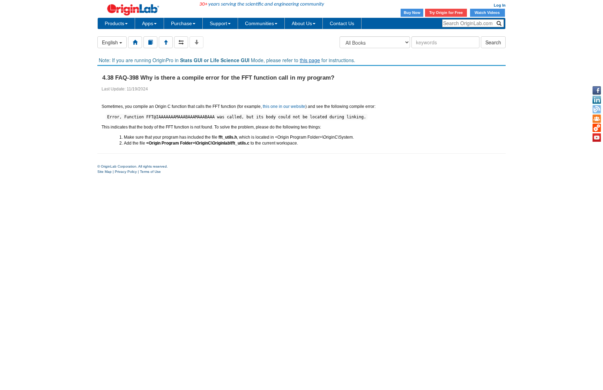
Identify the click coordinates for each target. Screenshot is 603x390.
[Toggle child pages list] (196, 42)
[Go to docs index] (135, 42)
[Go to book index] (150, 42)
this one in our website (284, 106)
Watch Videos (488, 12)
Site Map (104, 172)
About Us (302, 23)
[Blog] (596, 109)
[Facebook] (596, 90)
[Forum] (596, 118)
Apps (147, 23)
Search (493, 42)
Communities (259, 23)
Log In (500, 5)
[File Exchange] (596, 128)
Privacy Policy (126, 172)
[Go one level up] (166, 42)
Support (218, 23)
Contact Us (342, 23)
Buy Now (412, 12)
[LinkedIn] (596, 99)
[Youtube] (596, 137)
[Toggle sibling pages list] (181, 42)
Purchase (181, 23)
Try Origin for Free (446, 12)
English (110, 42)
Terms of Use (150, 172)
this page (310, 60)
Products (114, 23)
